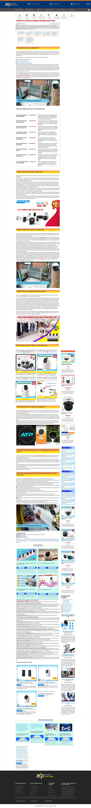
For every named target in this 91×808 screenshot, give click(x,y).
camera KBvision (66, 603)
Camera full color (52, 795)
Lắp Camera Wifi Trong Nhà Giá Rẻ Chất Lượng (67, 476)
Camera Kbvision (33, 787)
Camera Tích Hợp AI (66, 608)
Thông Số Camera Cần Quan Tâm (68, 703)
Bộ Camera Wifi (18, 791)
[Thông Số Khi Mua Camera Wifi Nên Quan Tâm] (38, 435)
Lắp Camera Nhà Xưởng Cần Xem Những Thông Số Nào (68, 655)
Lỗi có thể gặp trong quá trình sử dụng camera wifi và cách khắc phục (30, 40)
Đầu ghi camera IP (65, 612)
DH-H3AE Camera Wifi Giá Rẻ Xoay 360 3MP (47, 351)
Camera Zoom (52, 790)
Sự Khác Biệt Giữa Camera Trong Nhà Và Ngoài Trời (37, 732)
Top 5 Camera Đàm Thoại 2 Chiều (67, 469)
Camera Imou (33, 792)
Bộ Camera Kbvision (19, 788)
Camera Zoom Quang (66, 607)
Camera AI (51, 786)
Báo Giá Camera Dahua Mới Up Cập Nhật (67, 460)
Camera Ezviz (33, 794)
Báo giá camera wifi (65, 463)
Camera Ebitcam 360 (66, 483)
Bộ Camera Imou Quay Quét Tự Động (45, 693)
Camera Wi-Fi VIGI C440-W (67, 585)
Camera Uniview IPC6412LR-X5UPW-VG (67, 413)
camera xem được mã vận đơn (68, 458)
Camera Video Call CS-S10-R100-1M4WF (24, 682)
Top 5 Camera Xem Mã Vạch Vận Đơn (67, 450)
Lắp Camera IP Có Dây (66, 609)
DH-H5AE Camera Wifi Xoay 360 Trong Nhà (26, 378)
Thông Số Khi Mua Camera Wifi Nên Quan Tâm (68, 632)
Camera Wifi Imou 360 (66, 478)
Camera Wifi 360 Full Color (67, 473)
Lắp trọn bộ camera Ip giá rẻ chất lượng (67, 503)
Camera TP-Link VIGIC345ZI (67, 540)
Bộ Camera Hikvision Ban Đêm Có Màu (67, 498)
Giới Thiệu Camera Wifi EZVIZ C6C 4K (47, 563)
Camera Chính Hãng (20, 9)
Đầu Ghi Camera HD (66, 610)
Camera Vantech (33, 791)
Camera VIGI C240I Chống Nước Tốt (67, 519)
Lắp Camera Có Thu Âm (66, 604)
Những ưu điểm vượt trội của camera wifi (55, 33)
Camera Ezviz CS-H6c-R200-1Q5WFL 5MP (25, 708)
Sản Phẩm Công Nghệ (49, 9)
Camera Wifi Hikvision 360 (66, 488)
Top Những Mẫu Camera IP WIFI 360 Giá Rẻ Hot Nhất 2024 (39, 540)
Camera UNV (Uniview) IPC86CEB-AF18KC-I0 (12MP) (67, 364)
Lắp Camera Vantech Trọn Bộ (67, 495)
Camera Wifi (39, 9)
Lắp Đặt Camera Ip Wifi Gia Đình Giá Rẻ (51, 539)
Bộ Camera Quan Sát (67, 599)
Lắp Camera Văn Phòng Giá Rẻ (22, 540)
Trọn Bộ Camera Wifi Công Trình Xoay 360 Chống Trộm (26, 351)
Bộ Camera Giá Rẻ (29, 9)
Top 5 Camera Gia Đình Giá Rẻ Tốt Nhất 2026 (23, 734)
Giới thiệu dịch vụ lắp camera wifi (21, 32)
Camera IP (51, 788)
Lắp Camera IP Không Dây (67, 605)
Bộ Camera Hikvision (19, 786)
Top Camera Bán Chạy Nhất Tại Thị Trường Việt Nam (65, 734)
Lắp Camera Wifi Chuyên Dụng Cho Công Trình (22, 761)
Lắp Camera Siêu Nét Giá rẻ (67, 493)
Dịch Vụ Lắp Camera (61, 9)
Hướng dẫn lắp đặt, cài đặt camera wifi (21, 39)
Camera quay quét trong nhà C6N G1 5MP (46, 682)
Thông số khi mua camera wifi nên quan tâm (38, 33)
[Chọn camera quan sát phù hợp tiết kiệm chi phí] (74, 16)
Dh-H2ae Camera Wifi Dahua (45, 589)
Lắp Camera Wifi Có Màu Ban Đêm (67, 481)
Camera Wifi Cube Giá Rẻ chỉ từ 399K (68, 486)
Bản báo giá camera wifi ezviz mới (67, 465)
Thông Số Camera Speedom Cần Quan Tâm (68, 680)
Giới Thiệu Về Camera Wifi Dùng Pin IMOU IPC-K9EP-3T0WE (26, 590)
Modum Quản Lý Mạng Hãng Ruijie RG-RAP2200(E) (67, 435)
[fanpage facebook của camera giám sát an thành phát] (87, 4)
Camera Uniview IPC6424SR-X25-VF (67, 386)
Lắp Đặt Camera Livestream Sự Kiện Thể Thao (51, 734)
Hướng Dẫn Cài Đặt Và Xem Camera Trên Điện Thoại (33, 539)
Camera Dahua (33, 789)
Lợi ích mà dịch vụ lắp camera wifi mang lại (30, 33)
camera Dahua (66, 600)
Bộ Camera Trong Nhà (66, 500)
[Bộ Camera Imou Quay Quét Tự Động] (46, 691)
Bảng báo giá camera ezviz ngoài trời (67, 455)
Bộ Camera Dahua (19, 789)
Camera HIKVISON (66, 601)
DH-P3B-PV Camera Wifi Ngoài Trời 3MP (47, 377)
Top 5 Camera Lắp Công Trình (67, 453)
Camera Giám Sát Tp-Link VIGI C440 (68, 563)
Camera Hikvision (33, 785)
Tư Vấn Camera (71, 9)
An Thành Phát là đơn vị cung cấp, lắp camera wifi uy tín (47, 34)
